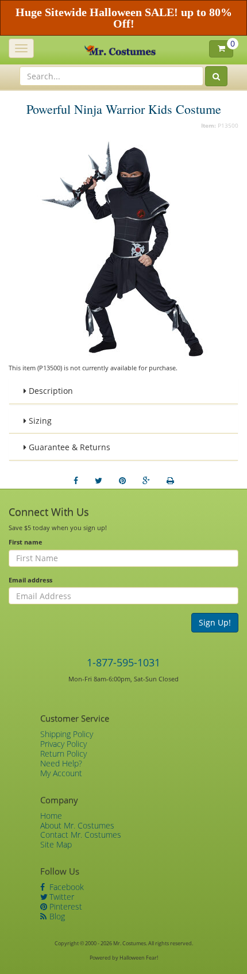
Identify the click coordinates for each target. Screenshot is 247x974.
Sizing (39, 420)
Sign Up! (215, 622)
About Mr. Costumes (77, 825)
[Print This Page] (170, 481)
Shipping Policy (66, 733)
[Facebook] (76, 481)
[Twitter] (98, 481)
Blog (56, 916)
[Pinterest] (122, 481)
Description (49, 390)
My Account (61, 773)
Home (51, 815)
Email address (30, 580)
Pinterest (64, 906)
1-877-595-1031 (123, 662)
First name (26, 542)
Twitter (60, 896)
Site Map (56, 844)
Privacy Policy (63, 743)
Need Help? (61, 763)
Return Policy (63, 753)
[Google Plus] (146, 481)
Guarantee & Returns (68, 447)
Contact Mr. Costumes (80, 834)
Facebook (65, 886)
